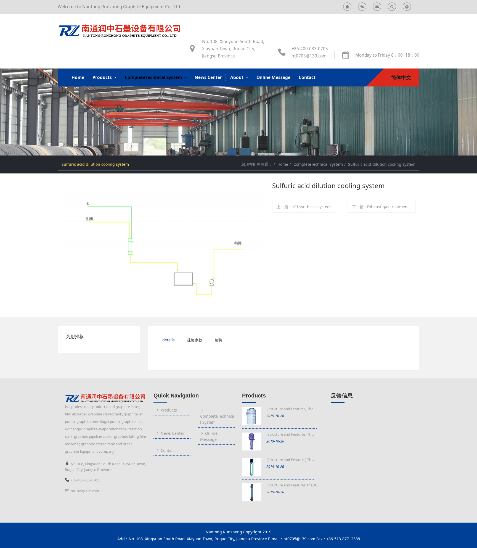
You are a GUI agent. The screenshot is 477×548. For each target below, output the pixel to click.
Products (254, 395)
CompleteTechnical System (318, 164)
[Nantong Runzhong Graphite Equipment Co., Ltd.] (120, 30)
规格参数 (194, 339)
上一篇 (304, 206)
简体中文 (401, 77)
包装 (218, 339)
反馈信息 (342, 395)
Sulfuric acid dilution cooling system (381, 164)
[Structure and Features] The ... (291, 408)
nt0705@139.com (309, 56)
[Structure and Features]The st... (292, 485)
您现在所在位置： (256, 164)
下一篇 (384, 206)
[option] (238, 112)
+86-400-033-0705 (310, 49)
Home (77, 77)
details (168, 339)
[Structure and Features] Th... (290, 434)
